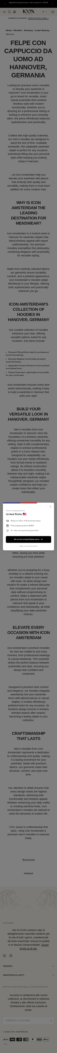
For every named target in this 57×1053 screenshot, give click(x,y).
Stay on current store (29, 546)
